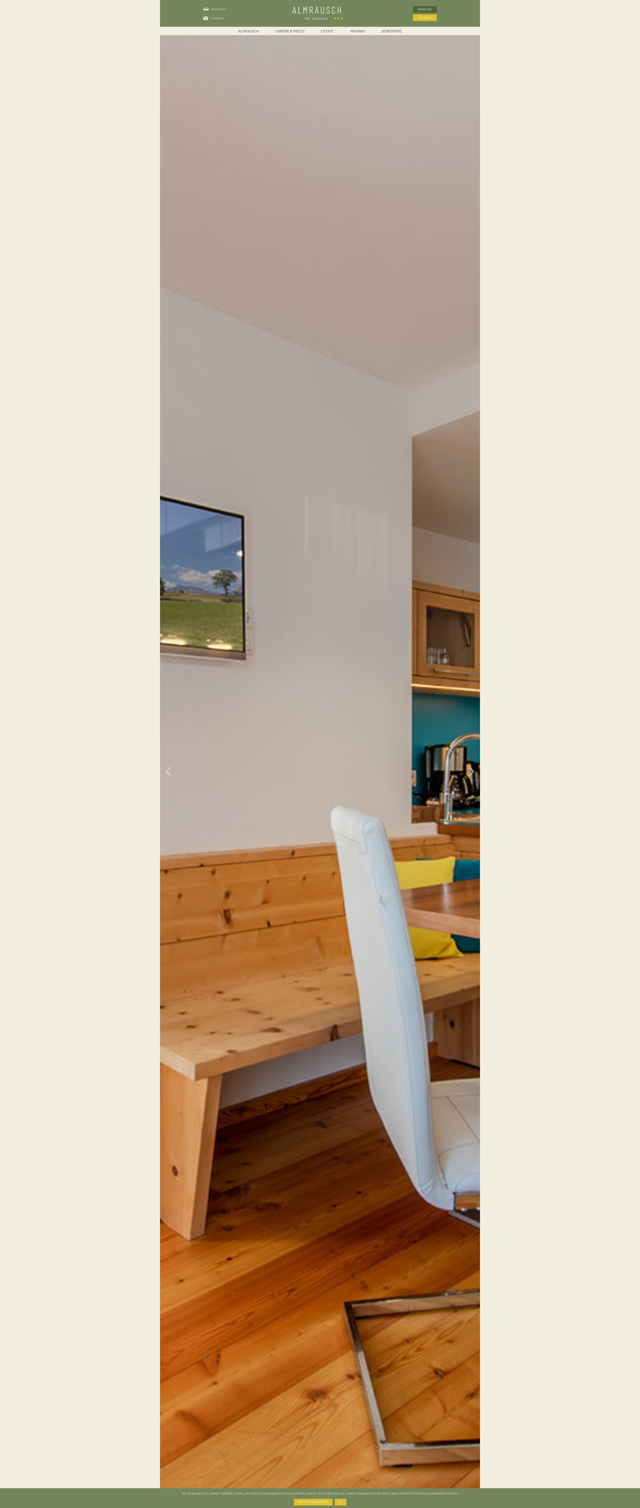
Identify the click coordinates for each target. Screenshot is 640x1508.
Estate (327, 31)
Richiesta (425, 17)
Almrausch (248, 31)
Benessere (392, 31)
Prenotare (425, 9)
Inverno (357, 31)
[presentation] (168, 771)
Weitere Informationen (313, 1502)
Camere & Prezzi (290, 31)
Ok (340, 1502)
